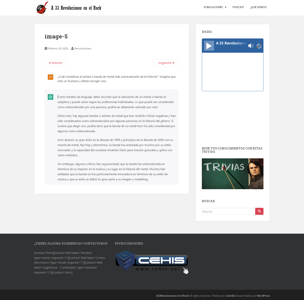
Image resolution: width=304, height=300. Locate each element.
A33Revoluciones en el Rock (172, 296)
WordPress (263, 296)
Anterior (56, 63)
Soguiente (165, 63)
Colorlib (230, 296)
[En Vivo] (209, 46)
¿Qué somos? (258, 7)
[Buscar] (259, 211)
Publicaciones (213, 7)
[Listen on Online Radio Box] (259, 45)
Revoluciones (82, 48)
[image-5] (112, 127)
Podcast (238, 7)
